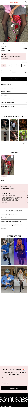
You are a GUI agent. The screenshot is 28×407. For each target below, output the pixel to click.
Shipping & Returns (6, 91)
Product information (6, 84)
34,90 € (2, 180)
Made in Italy (4, 95)
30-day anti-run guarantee (7, 102)
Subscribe (14, 388)
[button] (24, 2)
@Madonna (7, 252)
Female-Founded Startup (7, 99)
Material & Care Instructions (8, 88)
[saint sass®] (14, 2)
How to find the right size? (8, 106)
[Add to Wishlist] (25, 7)
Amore (2, 179)
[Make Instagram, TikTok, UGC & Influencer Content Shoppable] (25, 143)
